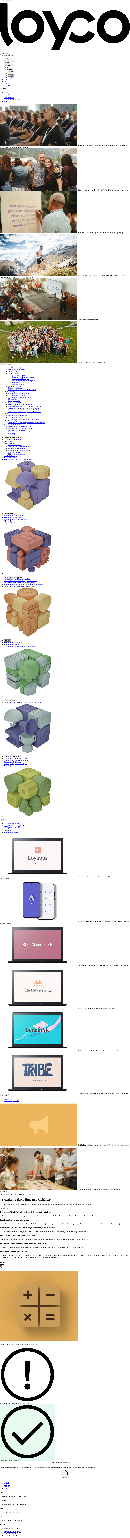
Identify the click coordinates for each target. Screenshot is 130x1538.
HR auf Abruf (12, 399)
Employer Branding (14, 401)
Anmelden (65, 1477)
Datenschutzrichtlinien (11, 1533)
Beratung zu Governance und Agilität (20, 428)
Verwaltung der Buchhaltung (17, 415)
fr (8, 83)
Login (6, 79)
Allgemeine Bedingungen (12, 1532)
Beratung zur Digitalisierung (17, 430)
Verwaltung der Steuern (15, 417)
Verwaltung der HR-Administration (19, 397)
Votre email (55, 1462)
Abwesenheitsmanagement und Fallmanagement (23, 408)
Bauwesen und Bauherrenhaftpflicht (23, 381)
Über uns (7, 58)
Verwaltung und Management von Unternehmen (23, 419)
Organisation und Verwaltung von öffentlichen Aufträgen (26, 423)
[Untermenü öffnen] (23, 368)
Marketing (11, 434)
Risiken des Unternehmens (16, 370)
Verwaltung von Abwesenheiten (18, 393)
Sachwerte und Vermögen (20, 379)
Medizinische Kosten (15, 388)
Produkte (7, 63)
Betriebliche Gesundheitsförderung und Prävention (24, 406)
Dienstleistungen (10, 61)
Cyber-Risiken (12, 371)
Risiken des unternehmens (20, 384)
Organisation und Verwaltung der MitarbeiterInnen (24, 412)
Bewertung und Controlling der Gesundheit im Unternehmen (27, 410)
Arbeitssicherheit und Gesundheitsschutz (21, 404)
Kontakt (6, 67)
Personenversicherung (19, 375)
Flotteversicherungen (19, 382)
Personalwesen (5, 1195)
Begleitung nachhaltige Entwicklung (19, 426)
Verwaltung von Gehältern (16, 395)
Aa (12, 77)
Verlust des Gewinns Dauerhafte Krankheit (22, 390)
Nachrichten (8, 65)
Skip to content (5, 1)
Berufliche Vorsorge (14, 386)
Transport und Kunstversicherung (23, 377)
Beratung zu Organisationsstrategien (19, 432)
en (9, 85)
